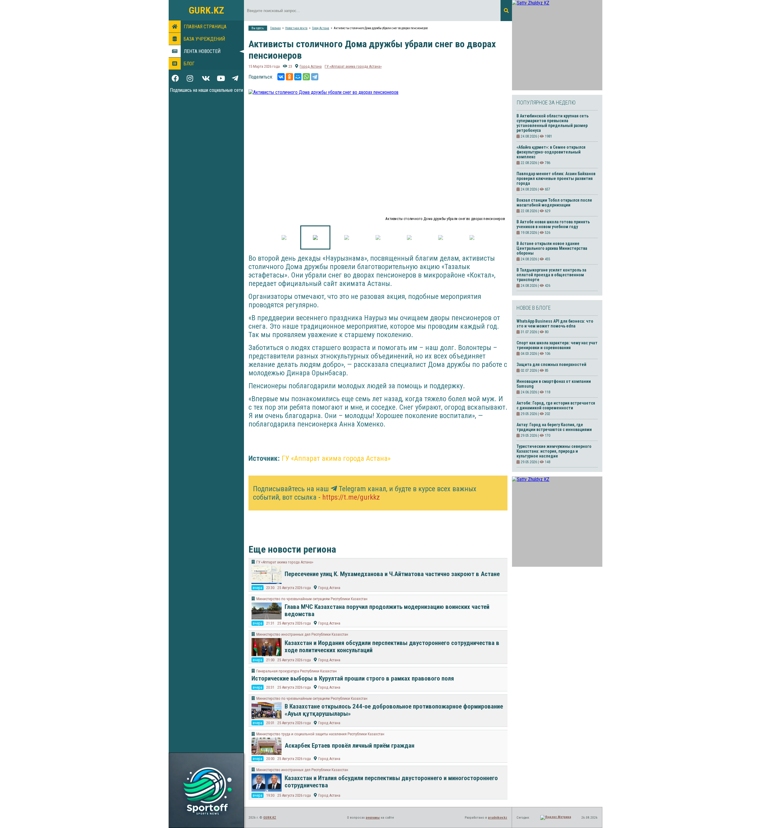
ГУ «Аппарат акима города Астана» (353, 66)
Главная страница (205, 26)
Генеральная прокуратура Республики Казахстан (296, 671)
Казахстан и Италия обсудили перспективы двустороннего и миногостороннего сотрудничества (391, 781)
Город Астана (320, 28)
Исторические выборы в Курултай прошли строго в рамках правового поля (352, 678)
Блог (189, 64)
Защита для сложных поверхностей (551, 364)
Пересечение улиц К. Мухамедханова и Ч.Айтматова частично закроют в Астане (392, 574)
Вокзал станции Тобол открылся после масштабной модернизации (554, 202)
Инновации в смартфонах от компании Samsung (554, 384)
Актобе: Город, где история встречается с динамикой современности (556, 405)
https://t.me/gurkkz (351, 497)
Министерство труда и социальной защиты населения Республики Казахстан (320, 734)
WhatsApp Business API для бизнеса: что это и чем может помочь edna (555, 323)
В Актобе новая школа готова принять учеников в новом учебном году (553, 224)
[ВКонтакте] (281, 76)
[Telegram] (314, 76)
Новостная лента (296, 28)
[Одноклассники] (289, 76)
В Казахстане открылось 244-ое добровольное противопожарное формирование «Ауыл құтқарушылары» (394, 710)
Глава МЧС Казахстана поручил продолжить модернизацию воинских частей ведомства (387, 610)
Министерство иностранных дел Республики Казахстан (302, 634)
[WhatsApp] (306, 76)
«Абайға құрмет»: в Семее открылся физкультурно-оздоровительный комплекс (551, 152)
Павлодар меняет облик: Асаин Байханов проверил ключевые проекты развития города (556, 178)
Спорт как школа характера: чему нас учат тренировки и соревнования (557, 345)
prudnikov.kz (497, 818)
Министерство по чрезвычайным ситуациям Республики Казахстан (311, 599)
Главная (275, 28)
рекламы (373, 818)
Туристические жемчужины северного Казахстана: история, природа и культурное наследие (554, 451)
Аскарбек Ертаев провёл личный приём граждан (349, 745)
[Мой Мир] (297, 76)
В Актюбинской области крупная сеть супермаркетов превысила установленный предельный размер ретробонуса (552, 123)
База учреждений (204, 39)
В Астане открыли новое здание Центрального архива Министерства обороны (552, 248)
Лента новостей (202, 51)
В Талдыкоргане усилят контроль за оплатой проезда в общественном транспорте (551, 275)
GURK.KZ (206, 10)
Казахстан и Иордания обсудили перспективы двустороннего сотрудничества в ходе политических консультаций (392, 646)
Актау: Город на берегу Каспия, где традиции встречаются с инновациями (554, 427)
